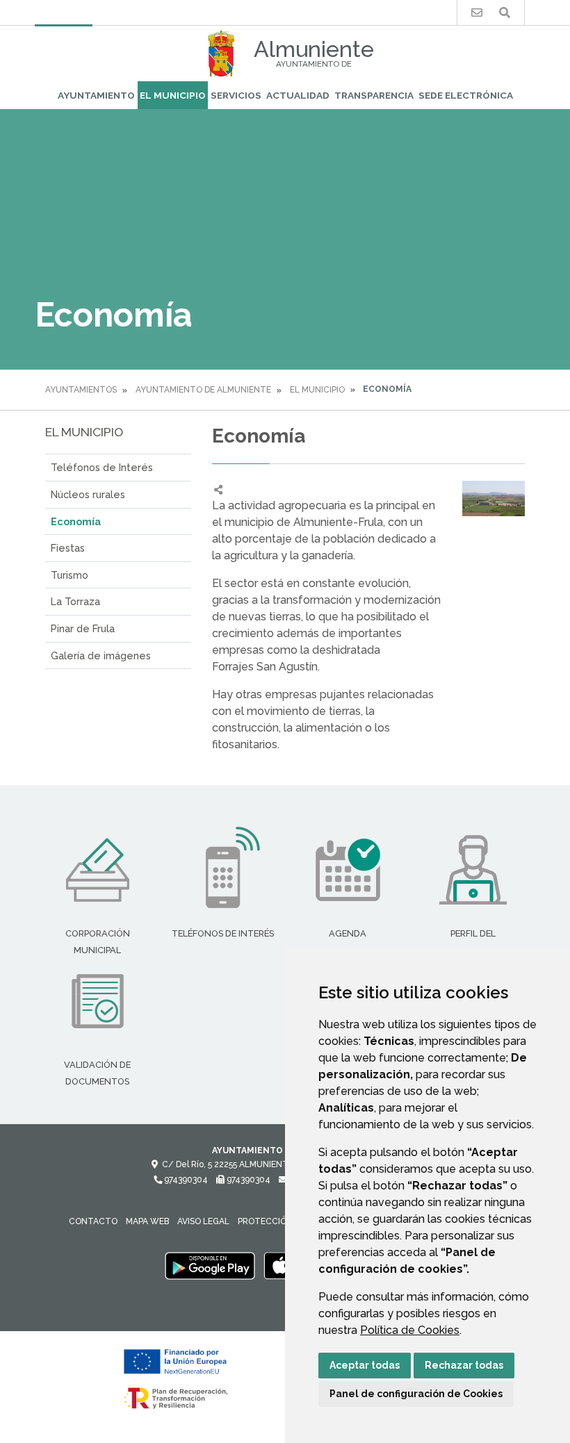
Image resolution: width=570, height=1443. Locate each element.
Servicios (236, 95)
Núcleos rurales (88, 494)
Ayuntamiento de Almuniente (203, 390)
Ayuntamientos (81, 390)
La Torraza (75, 601)
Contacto (93, 1221)
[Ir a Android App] (210, 1265)
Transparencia (374, 95)
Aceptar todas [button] (364, 1365)
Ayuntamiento (96, 95)
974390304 (185, 1180)
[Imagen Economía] (493, 498)
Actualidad (297, 95)
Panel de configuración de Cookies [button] (416, 1393)
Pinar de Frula (83, 628)
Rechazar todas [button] (464, 1365)
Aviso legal (203, 1221)
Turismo (69, 575)
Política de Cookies (409, 1330)
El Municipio (173, 95)
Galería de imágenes (101, 655)
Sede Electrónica (465, 95)
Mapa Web (147, 1221)
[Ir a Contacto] (476, 12)
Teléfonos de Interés (102, 467)
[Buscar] (504, 12)
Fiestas (68, 548)
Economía (76, 521)
